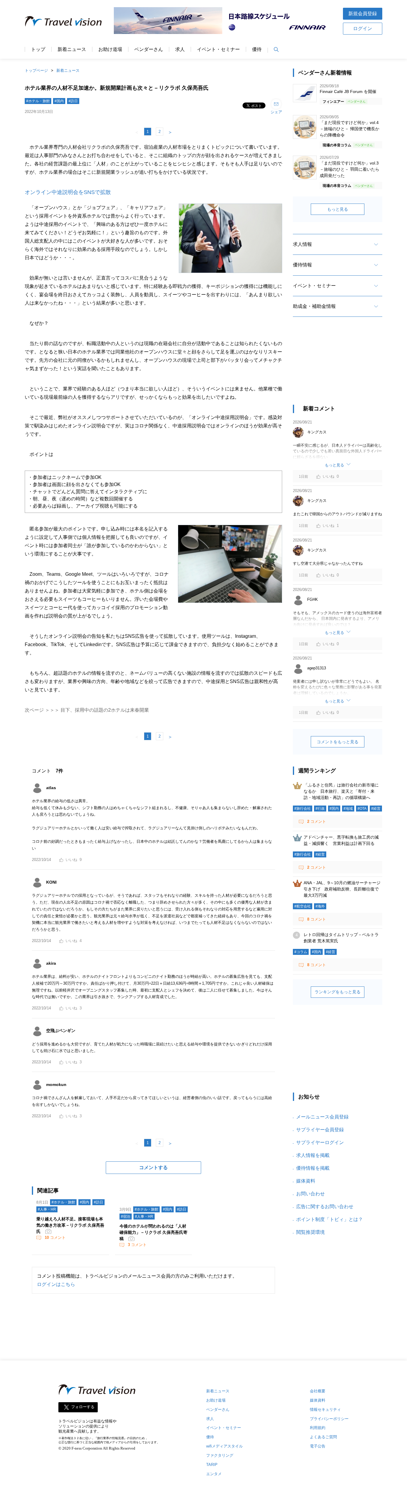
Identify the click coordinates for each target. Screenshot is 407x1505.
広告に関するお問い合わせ (324, 1206)
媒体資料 (305, 1180)
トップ (38, 49)
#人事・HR (47, 1209)
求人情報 (302, 244)
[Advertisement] (337, 366)
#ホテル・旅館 (38, 101)
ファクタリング (219, 1455)
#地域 (348, 808)
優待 (257, 49)
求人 (180, 49)
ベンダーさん (148, 49)
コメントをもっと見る (337, 741)
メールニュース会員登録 (322, 1116)
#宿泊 (125, 1216)
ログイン (362, 28)
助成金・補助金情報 (314, 306)
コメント (55, 1237)
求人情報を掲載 (313, 1155)
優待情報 (302, 264)
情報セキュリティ (325, 1409)
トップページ (36, 70)
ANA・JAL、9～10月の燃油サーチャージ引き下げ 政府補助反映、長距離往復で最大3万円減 (342, 889)
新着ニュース (72, 49)
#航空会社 (302, 906)
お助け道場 (110, 49)
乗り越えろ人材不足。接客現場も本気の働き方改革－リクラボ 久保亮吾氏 (70, 1225)
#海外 (320, 906)
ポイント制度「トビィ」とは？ (329, 1219)
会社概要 (317, 1391)
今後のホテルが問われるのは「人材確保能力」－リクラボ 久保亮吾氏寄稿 (153, 1232)
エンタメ (214, 1474)
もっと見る (337, 209)
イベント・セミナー (218, 49)
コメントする (153, 1167)
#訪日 (73, 101)
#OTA (362, 808)
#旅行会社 (302, 808)
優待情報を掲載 (313, 1168)
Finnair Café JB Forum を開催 (348, 91)
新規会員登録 (362, 13)
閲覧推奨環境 (310, 1232)
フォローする (82, 1407)
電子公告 (317, 1446)
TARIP (212, 1464)
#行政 (320, 808)
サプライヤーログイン (320, 1142)
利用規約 (317, 1427)
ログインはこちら (56, 1284)
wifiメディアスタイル (224, 1446)
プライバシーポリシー (329, 1418)
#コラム (300, 952)
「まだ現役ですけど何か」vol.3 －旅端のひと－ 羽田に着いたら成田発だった (349, 169)
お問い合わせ (310, 1193)
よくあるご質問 (323, 1437)
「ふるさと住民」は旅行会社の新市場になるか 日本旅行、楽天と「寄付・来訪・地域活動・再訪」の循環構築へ (341, 791)
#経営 (375, 808)
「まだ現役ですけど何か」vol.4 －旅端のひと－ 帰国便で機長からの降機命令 (349, 128)
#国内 (59, 101)
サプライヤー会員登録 (320, 1129)
